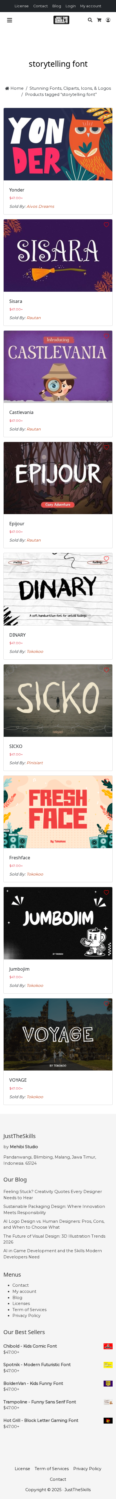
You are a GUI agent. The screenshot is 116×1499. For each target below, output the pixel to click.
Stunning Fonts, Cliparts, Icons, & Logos (70, 88)
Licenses (21, 1303)
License (22, 6)
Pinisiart (34, 762)
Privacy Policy (26, 1315)
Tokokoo (34, 651)
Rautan (33, 317)
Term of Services (29, 1309)
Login (71, 6)
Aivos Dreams (40, 206)
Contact (40, 6)
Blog (56, 6)
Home (16, 88)
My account (90, 6)
